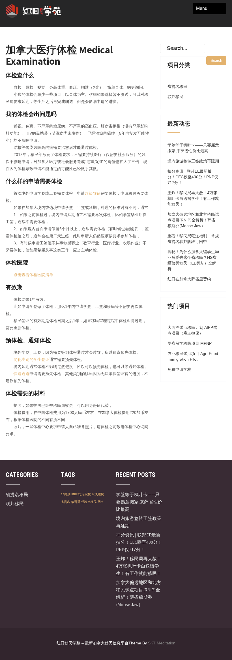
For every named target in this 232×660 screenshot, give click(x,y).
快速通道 (21, 373)
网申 (101, 502)
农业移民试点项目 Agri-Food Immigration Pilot (192, 356)
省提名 (65, 502)
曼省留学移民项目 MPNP (189, 343)
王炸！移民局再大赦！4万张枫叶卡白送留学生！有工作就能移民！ (193, 198)
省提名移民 (177, 86)
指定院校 (84, 494)
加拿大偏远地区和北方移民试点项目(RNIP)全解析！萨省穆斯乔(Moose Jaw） (193, 220)
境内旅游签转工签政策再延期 (193, 161)
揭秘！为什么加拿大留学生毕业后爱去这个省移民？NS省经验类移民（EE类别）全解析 (193, 260)
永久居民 (98, 494)
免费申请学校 (179, 369)
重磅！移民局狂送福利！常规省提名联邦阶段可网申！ (193, 239)
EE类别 (65, 494)
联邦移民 (175, 96)
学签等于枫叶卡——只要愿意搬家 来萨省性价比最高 (193, 148)
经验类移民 (89, 502)
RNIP (74, 494)
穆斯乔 (75, 502)
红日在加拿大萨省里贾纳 (189, 279)
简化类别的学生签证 (31, 359)
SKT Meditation (161, 643)
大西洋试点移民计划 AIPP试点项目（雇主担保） (192, 330)
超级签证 (93, 193)
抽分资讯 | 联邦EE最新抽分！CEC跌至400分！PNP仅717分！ (192, 177)
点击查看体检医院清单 (33, 274)
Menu (201, 8)
